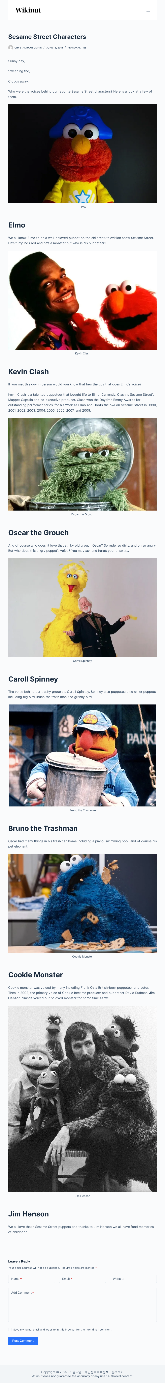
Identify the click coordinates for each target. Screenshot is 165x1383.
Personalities (77, 47)
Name (16, 1279)
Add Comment (22, 1292)
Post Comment (23, 1341)
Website (118, 1279)
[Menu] (148, 10)
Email (67, 1279)
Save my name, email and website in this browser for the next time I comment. (62, 1329)
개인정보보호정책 (97, 1372)
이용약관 (75, 1372)
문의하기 (118, 1372)
